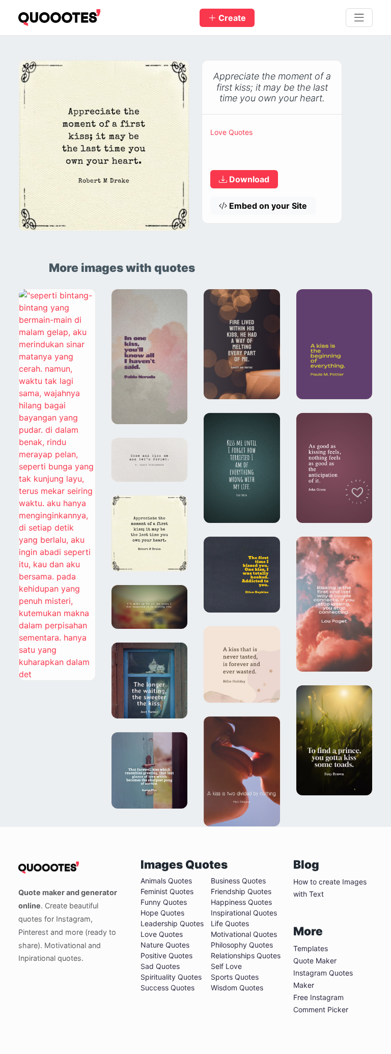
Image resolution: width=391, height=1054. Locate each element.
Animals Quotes (166, 880)
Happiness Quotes (241, 902)
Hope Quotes (162, 912)
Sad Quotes (160, 966)
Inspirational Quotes (244, 912)
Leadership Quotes (172, 923)
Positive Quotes (166, 955)
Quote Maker (315, 960)
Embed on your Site (267, 206)
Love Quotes (231, 132)
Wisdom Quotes (237, 987)
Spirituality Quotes (171, 977)
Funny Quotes (164, 902)
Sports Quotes (235, 977)
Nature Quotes (165, 944)
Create (231, 18)
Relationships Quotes (246, 955)
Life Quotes (230, 923)
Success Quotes (167, 987)
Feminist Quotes (167, 891)
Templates (310, 948)
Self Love (226, 966)
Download (248, 179)
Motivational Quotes (244, 934)
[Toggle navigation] (359, 17)
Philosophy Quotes (242, 944)
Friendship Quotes (241, 891)
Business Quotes (238, 880)
